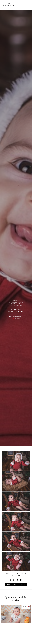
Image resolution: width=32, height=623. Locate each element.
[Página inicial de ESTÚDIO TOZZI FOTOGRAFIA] (8, 4)
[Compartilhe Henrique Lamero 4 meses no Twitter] (17, 580)
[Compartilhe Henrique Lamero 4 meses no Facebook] (10, 580)
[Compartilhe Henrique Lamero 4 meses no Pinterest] (21, 580)
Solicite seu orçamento (16, 584)
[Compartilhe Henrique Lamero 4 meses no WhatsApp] (14, 580)
